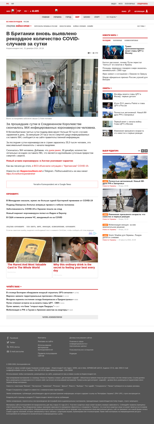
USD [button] (25, 11)
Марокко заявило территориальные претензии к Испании (37, 296)
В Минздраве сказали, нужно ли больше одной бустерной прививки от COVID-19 (49, 200)
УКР (12, 3)
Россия (26, 21)
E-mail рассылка (17, 352)
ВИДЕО (113, 3)
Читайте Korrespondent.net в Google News (52, 184)
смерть (33, 226)
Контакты (42, 338)
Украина (57, 16)
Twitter (12, 342)
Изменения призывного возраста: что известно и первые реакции (129, 132)
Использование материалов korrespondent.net (45, 347)
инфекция (46, 226)
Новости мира (109, 35)
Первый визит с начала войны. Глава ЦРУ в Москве (128, 123)
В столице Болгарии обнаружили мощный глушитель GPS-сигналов (42, 292)
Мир (77, 16)
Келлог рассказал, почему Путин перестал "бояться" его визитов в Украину (122, 63)
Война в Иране (54, 25)
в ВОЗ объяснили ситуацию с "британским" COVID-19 (60, 166)
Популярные (117, 40)
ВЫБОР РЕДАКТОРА (110, 150)
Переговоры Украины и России (45, 26)
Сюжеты (106, 88)
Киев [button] (8, 11)
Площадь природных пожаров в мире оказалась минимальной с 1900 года (125, 69)
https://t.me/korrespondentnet (20, 173)
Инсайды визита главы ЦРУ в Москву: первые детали (127, 95)
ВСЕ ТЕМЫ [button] (140, 26)
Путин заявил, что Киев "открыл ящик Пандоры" (33, 306)
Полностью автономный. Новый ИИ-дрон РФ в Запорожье (130, 113)
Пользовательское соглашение (81, 350)
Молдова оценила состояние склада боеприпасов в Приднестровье (42, 299)
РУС (7, 3)
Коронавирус (19, 226)
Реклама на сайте (45, 341)
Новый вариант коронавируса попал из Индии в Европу (36, 213)
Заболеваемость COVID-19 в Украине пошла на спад (34, 209)
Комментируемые (131, 40)
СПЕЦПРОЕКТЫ (142, 3)
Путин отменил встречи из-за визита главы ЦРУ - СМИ (35, 303)
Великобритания (58, 226)
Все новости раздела (14, 21)
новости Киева (65, 26)
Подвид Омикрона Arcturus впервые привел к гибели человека (40, 205)
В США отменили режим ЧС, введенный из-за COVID (34, 217)
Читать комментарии (52, 317)
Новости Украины (109, 186)
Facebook (14, 338)
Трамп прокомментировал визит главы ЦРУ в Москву (134, 49)
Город (68, 16)
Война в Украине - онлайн (83, 26)
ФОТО (121, 3)
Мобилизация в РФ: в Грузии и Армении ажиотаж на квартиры (39, 310)
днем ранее (55, 150)
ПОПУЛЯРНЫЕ (130, 3)
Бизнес (87, 16)
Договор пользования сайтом (80, 338)
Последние (107, 40)
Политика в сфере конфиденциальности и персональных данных (78, 344)
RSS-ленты (15, 347)
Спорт (97, 16)
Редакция (73, 353)
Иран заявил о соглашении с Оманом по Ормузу (125, 74)
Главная (45, 16)
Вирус (39, 226)
